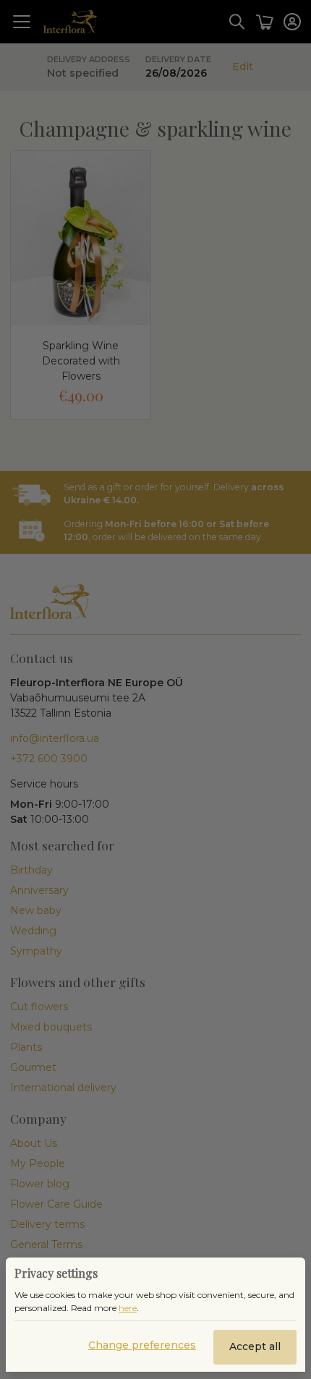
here (128, 1307)
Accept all (255, 1346)
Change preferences (142, 1345)
